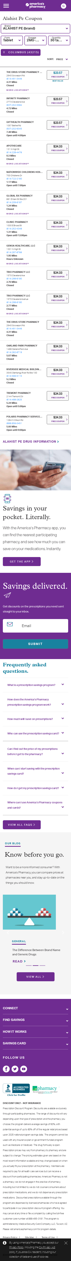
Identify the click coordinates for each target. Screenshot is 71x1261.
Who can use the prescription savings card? (33, 733)
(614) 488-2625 (14, 400)
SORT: (50, 59)
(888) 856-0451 (14, 423)
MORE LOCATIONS (16, 90)
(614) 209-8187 (14, 202)
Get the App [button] (20, 561)
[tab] (35, 685)
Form (7, 38)
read (18, 961)
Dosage (32, 38)
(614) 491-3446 (14, 79)
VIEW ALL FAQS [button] (20, 825)
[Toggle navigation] (6, 7)
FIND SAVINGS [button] (14, 1019)
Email (26, 625)
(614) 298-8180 (14, 279)
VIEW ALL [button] (33, 977)
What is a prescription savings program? (31, 685)
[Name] (6, 1069)
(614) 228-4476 (14, 152)
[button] (35, 28)
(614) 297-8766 (14, 252)
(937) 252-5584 (14, 105)
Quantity (56, 38)
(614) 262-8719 (14, 352)
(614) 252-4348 (14, 229)
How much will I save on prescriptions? (30, 719)
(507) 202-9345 (14, 129)
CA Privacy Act (47, 1247)
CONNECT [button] (10, 1008)
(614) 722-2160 (14, 179)
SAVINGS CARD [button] (14, 1043)
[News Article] (29, 912)
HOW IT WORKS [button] (15, 1031)
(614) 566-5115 (14, 376)
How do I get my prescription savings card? (33, 788)
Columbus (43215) (23, 52)
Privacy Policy (16, 1247)
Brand (8, 26)
